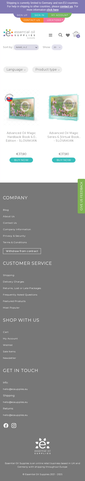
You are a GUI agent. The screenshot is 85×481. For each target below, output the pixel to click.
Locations (54, 20)
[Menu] (50, 35)
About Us (8, 216)
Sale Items (9, 351)
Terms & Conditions (15, 242)
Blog (6, 209)
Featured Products (14, 301)
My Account (10, 338)
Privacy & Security (14, 235)
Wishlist (8, 344)
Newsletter (9, 357)
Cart (5, 332)
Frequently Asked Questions (20, 294)
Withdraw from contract (22, 251)
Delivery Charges (13, 281)
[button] (15, 69)
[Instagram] (14, 425)
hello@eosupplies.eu (15, 389)
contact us (66, 6)
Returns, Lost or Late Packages (22, 288)
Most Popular (11, 307)
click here (53, 9)
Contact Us (10, 222)
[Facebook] (6, 425)
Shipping (8, 275)
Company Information (17, 229)
